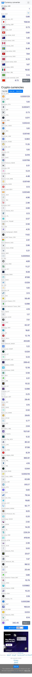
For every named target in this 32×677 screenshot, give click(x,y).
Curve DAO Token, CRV (8, 237)
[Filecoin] (3, 219)
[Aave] (3, 160)
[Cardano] (3, 176)
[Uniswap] (3, 171)
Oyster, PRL (4, 460)
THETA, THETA (6, 434)
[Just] (3, 336)
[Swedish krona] (3, 48)
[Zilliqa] (3, 532)
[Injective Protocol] (3, 516)
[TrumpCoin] (3, 224)
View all (11, 91)
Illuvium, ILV (5, 386)
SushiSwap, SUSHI (7, 519)
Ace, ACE (4, 226)
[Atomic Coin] (3, 250)
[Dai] (3, 288)
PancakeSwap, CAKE (7, 370)
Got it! (16, 666)
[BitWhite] (3, 543)
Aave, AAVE (5, 157)
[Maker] (3, 256)
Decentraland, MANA (7, 508)
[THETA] (3, 437)
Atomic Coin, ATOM (7, 248)
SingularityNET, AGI (7, 359)
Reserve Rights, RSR (7, 455)
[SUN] (3, 298)
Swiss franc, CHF (6, 30)
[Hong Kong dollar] (3, 54)
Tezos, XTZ (4, 423)
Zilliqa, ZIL (4, 530)
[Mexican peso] (3, 70)
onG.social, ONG (6, 264)
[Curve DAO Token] (3, 240)
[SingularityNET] (3, 362)
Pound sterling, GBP (7, 24)
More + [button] (26, 81)
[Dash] (3, 282)
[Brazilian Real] (3, 75)
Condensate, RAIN (6, 274)
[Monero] (3, 123)
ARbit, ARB (4, 381)
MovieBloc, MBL (6, 428)
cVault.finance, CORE (7, 588)
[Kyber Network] (3, 617)
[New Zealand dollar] (3, 64)
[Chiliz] (3, 325)
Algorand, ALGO (6, 317)
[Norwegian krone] (3, 59)
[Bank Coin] (3, 415)
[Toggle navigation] (28, 2)
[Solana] (3, 118)
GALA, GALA (5, 338)
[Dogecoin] (3, 144)
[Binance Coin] (3, 181)
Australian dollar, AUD (8, 35)
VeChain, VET (5, 503)
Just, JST (4, 333)
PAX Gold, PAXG (6, 471)
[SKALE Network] (3, 564)
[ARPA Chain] (3, 479)
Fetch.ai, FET (5, 269)
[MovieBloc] (3, 431)
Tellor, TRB (4, 466)
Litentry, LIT (5, 354)
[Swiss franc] (3, 32)
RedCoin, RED (5, 450)
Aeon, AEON (5, 524)
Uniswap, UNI (5, 168)
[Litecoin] (3, 155)
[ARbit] (3, 383)
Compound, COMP (7, 349)
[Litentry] (3, 357)
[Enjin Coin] (3, 500)
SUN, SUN (4, 296)
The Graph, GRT (6, 397)
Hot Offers (28, 655)
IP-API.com (20, 653)
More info (27, 670)
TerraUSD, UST (6, 147)
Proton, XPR (5, 620)
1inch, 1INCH (5, 556)
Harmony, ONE (5, 535)
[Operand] (3, 293)
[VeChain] (3, 506)
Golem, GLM (5, 545)
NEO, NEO (4, 375)
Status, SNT (5, 604)
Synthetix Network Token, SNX (10, 306)
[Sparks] (3, 447)
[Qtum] (3, 421)
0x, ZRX (3, 258)
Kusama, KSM (5, 593)
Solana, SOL (5, 115)
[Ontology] (3, 330)
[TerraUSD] (3, 149)
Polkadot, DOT (5, 205)
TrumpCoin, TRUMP (7, 221)
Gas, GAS (4, 572)
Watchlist (19, 91)
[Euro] (3, 17)
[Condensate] (3, 277)
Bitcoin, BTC (5, 94)
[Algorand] (3, 320)
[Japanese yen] (3, 22)
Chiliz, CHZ (4, 322)
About (16, 662)
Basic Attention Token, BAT (9, 577)
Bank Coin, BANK (6, 413)
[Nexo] (3, 314)
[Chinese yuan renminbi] (3, 80)
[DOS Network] (3, 245)
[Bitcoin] (3, 96)
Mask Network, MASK (8, 343)
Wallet (8, 655)
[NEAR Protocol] (3, 165)
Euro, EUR (4, 14)
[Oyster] (3, 463)
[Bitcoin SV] (3, 612)
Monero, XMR (5, 120)
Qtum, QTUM (5, 418)
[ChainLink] (3, 139)
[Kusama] (3, 596)
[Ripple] (3, 112)
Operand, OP (5, 290)
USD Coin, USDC (6, 125)
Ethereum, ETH (6, 104)
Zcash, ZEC (4, 131)
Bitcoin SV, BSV (6, 609)
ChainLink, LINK (6, 136)
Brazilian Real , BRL (7, 72)
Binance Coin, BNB (7, 179)
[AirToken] (3, 484)
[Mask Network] (3, 346)
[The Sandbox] (3, 367)
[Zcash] (3, 134)
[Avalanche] (3, 187)
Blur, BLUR (4, 567)
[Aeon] (3, 527)
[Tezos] (3, 426)
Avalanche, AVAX (6, 184)
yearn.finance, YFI (6, 599)
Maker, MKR (5, 253)
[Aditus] (3, 405)
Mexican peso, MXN (7, 67)
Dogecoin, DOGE (6, 141)
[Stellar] (3, 197)
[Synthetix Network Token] (3, 309)
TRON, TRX (4, 200)
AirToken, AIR (5, 482)
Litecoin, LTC (5, 152)
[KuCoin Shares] (3, 213)
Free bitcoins (20, 655)
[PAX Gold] (3, 474)
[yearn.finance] (3, 601)
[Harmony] (3, 538)
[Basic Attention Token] (3, 580)
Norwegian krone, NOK (8, 56)
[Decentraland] (3, 511)
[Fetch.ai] (3, 272)
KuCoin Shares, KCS (7, 211)
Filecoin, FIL (5, 216)
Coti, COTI (4, 492)
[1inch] (3, 559)
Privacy (16, 660)
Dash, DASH (5, 280)
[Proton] (3, 623)
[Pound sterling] (3, 27)
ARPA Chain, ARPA (7, 476)
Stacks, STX (5, 487)
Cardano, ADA (5, 173)
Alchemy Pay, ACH (7, 439)
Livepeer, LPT (5, 391)
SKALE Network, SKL (7, 561)
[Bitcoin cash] (3, 192)
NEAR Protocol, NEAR (8, 163)
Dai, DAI (3, 285)
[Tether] (3, 102)
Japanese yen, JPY (7, 19)
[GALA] (3, 341)
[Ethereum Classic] (3, 304)
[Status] (3, 607)
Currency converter (12, 2)
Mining (13, 655)
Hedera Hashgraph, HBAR (9, 232)
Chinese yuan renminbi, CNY (10, 78)
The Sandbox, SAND (7, 365)
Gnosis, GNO (5, 583)
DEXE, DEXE (5, 407)
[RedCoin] (3, 452)
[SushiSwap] (3, 522)
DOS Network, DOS (7, 242)
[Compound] (3, 351)
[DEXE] (3, 410)
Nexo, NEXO (5, 312)
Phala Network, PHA (7, 551)
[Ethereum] (3, 107)
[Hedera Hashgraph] (3, 235)
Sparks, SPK (5, 444)
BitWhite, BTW (5, 540)
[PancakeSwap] (3, 373)
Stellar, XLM (5, 195)
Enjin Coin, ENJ (6, 498)
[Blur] (3, 569)
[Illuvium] (3, 389)
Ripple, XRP (4, 110)
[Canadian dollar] (3, 43)
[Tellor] (3, 468)
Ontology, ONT (5, 327)
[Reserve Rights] (3, 458)
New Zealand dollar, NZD (9, 62)
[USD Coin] (3, 128)
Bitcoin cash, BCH (6, 189)
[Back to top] (28, 673)
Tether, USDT (5, 99)
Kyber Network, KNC (7, 615)
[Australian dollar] (3, 38)
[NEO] (3, 378)
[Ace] (3, 229)
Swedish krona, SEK (7, 46)
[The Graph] (3, 399)
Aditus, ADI (4, 402)
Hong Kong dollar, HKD (8, 51)
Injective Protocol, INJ (8, 514)
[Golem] (3, 548)
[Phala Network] (3, 554)
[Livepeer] (3, 394)
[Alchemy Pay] (3, 442)
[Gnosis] (3, 585)
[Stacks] (3, 490)
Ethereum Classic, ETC (8, 301)
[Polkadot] (3, 208)
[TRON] (3, 203)
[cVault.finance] (3, 591)
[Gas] (3, 575)
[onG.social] (3, 266)
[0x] (3, 261)
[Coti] (3, 495)
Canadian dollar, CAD (8, 40)
